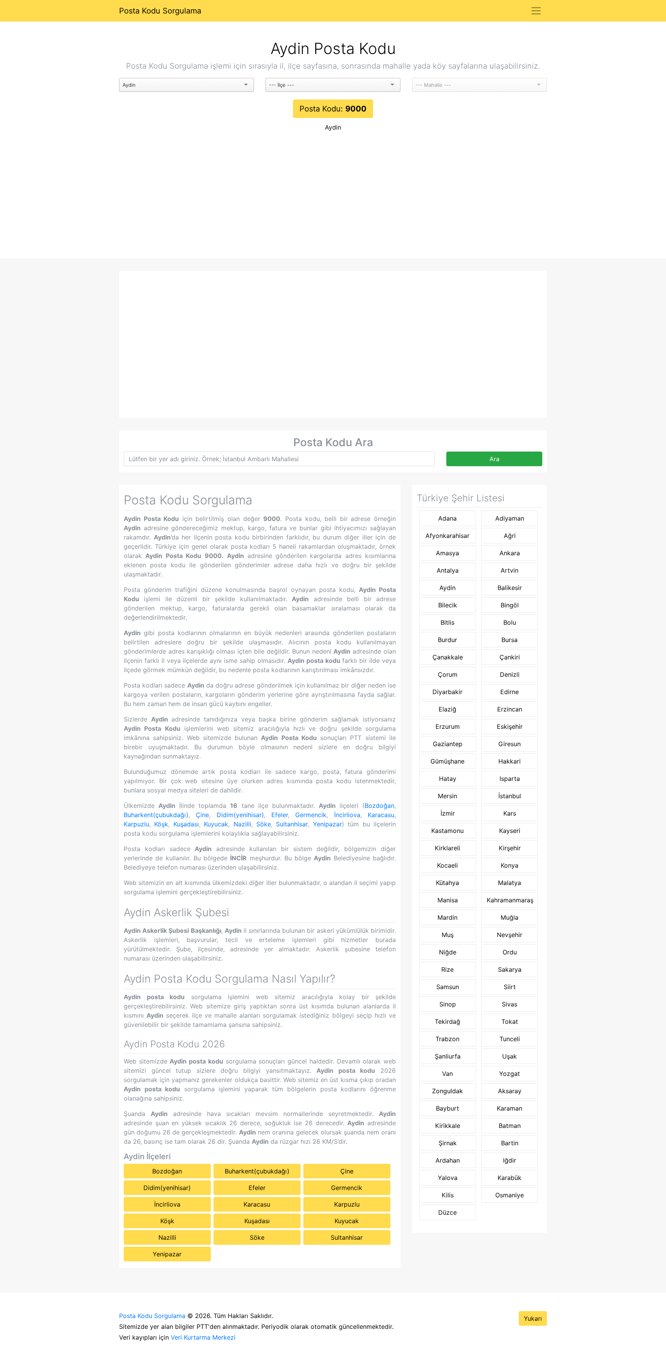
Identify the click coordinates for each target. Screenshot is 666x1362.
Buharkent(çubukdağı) (156, 815)
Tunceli (510, 1039)
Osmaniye (509, 1195)
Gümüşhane (447, 761)
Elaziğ (447, 709)
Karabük (509, 1178)
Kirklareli (447, 848)
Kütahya (447, 883)
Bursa (509, 640)
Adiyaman (509, 518)
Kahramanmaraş (510, 900)
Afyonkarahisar (447, 535)
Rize (447, 969)
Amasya (447, 553)
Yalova (447, 1178)
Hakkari (509, 761)
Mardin (447, 917)
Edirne (509, 692)
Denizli (510, 674)
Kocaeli (447, 865)
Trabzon (447, 1039)
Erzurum (448, 726)
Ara (494, 459)
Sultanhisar (292, 824)
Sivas (509, 1004)
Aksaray (509, 1091)
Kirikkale (447, 1125)
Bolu (509, 622)
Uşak (509, 1056)
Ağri (510, 535)
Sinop (447, 1004)
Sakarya (509, 969)
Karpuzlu (136, 824)
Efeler (279, 815)
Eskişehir (510, 726)
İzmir (448, 813)
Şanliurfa (448, 1056)
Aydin (333, 127)
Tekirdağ (447, 1021)
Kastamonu (447, 830)
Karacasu (381, 815)
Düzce (447, 1212)
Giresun (509, 744)
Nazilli (242, 824)
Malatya (509, 883)
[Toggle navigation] (536, 11)
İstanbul (509, 796)
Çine (202, 815)
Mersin (447, 796)
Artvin (509, 570)
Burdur (447, 640)
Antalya (448, 570)
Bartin (509, 1143)
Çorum (447, 674)
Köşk (161, 824)
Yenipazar (327, 824)
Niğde (447, 952)
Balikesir (510, 588)
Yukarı (533, 1318)
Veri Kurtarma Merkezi (203, 1337)
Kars (509, 813)
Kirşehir (510, 848)
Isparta (510, 778)
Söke (263, 824)
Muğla (509, 917)
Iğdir (509, 1160)
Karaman (509, 1108)
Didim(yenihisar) (240, 815)
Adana (447, 518)
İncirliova (347, 815)
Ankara (510, 553)
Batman (510, 1125)
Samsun (447, 987)
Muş (448, 935)
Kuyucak (216, 824)
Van (447, 1073)
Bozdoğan (379, 805)
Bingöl (510, 605)
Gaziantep (447, 744)
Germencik (310, 815)
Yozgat (509, 1073)
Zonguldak (447, 1091)
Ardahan (448, 1160)
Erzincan (509, 709)
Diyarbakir (447, 692)
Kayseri (509, 830)
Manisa (447, 900)
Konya (509, 865)
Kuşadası (186, 824)
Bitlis (447, 622)
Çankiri (510, 657)
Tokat (509, 1021)
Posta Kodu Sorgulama (160, 10)
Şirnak (448, 1143)
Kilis (448, 1195)
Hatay (447, 778)
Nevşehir (509, 935)
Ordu (510, 952)
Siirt (510, 987)
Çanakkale (447, 657)
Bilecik (447, 605)
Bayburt (447, 1108)
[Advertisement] (333, 201)
